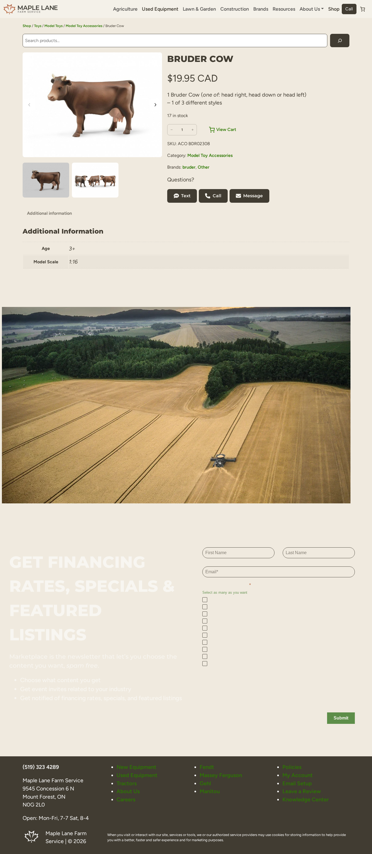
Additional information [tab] (49, 213)
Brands (260, 9)
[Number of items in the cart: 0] (362, 9)
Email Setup (297, 783)
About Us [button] (310, 9)
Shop (334, 9)
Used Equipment (160, 9)
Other (203, 167)
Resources (284, 9)
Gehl (205, 783)
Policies (291, 767)
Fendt (207, 767)
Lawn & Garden (199, 9)
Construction (234, 9)
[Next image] (155, 104)
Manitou (210, 791)
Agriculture (125, 9)
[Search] (339, 40)
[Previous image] (29, 104)
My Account (297, 775)
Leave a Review (301, 791)
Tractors (127, 783)
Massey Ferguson (221, 775)
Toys (37, 26)
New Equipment (136, 767)
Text (186, 195)
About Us (128, 791)
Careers (126, 799)
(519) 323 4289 (41, 767)
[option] (95, 180)
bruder (189, 167)
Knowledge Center (305, 799)
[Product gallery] (92, 104)
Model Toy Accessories (84, 26)
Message (253, 195)
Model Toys (53, 26)
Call (349, 8)
